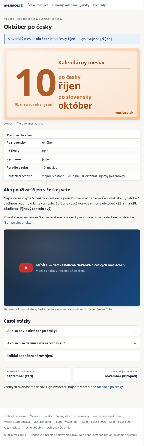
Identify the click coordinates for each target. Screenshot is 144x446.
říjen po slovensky (17, 222)
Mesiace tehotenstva (17, 418)
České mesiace (37, 5)
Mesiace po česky (27, 18)
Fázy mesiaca (12, 424)
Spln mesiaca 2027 (121, 418)
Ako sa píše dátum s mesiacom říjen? (36, 340)
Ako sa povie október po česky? (32, 327)
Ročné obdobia (33, 424)
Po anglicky (63, 413)
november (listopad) (118, 371)
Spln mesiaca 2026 (94, 418)
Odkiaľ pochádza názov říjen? (30, 353)
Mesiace (9, 18)
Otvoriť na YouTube (100, 309)
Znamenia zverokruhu (107, 413)
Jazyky (84, 5)
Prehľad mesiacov (15, 413)
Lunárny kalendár (64, 5)
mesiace (13, 5)
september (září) (21, 371)
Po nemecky (81, 413)
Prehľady (99, 5)
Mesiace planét (42, 418)
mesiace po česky (110, 384)
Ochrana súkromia (58, 424)
